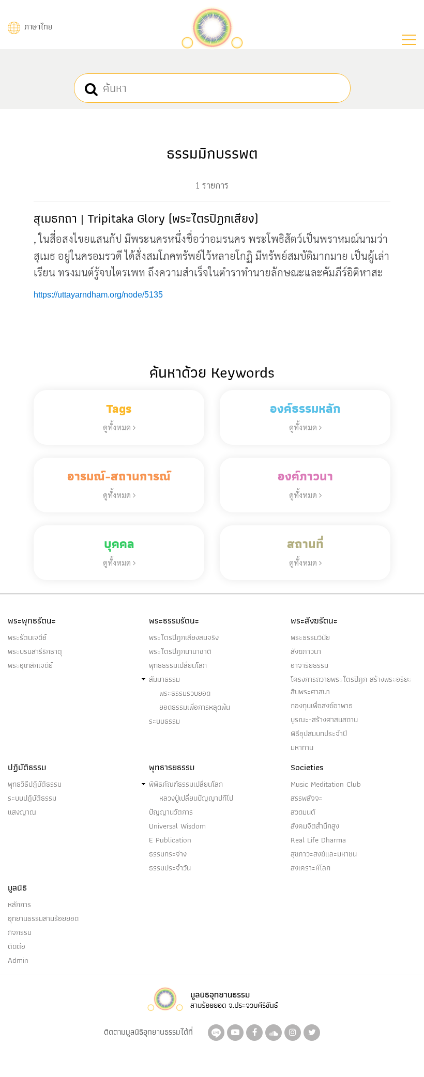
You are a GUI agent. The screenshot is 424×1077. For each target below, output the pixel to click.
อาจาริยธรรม (309, 665)
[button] (409, 40)
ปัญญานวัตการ (171, 812)
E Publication (170, 840)
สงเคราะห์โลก (310, 868)
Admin (18, 960)
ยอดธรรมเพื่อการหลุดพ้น (194, 707)
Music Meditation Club (326, 784)
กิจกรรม (20, 932)
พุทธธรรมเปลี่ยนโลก (178, 665)
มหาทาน (302, 747)
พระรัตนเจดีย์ (27, 637)
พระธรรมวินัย (310, 637)
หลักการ (19, 904)
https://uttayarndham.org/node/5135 (98, 294)
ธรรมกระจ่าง (168, 854)
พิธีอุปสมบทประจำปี (319, 733)
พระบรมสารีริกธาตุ (35, 651)
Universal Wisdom (177, 826)
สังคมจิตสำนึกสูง (315, 826)
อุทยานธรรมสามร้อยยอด (43, 918)
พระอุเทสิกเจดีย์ (30, 665)
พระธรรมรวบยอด (184, 693)
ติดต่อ (16, 946)
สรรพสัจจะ (307, 798)
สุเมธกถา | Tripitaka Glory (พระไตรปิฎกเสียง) (146, 218)
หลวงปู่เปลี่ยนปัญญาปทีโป (196, 798)
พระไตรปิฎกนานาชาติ (180, 651)
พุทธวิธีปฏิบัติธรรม (35, 784)
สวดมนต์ (303, 812)
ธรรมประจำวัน (170, 868)
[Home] (212, 26)
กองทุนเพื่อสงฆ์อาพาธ (322, 705)
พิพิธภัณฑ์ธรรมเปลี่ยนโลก (186, 784)
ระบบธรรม (164, 721)
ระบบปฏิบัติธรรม (32, 798)
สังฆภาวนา (306, 651)
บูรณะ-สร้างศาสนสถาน (324, 719)
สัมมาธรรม (164, 679)
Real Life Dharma (318, 840)
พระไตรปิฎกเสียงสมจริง (184, 637)
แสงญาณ (22, 812)
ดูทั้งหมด (118, 427)
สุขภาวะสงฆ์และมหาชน (324, 854)
